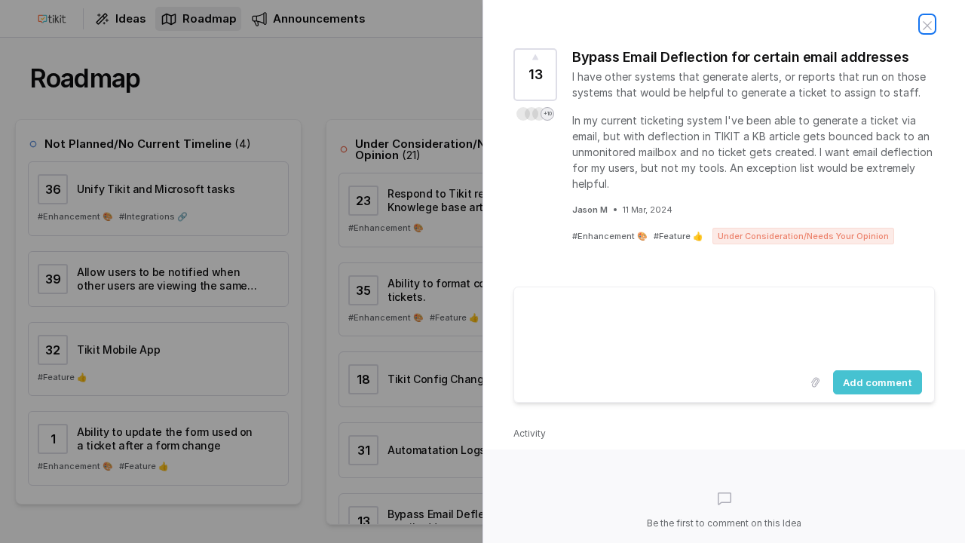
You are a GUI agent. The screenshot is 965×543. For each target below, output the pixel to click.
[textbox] (724, 325)
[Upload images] (815, 382)
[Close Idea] (927, 24)
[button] (535, 114)
